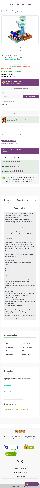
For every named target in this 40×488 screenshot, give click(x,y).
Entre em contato (20, 476)
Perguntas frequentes (20, 472)
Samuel (14, 55)
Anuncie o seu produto (20, 468)
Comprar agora (21, 113)
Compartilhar (9, 11)
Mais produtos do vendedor (10, 60)
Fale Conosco (33, 484)
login (14, 66)
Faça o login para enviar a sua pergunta (16, 409)
